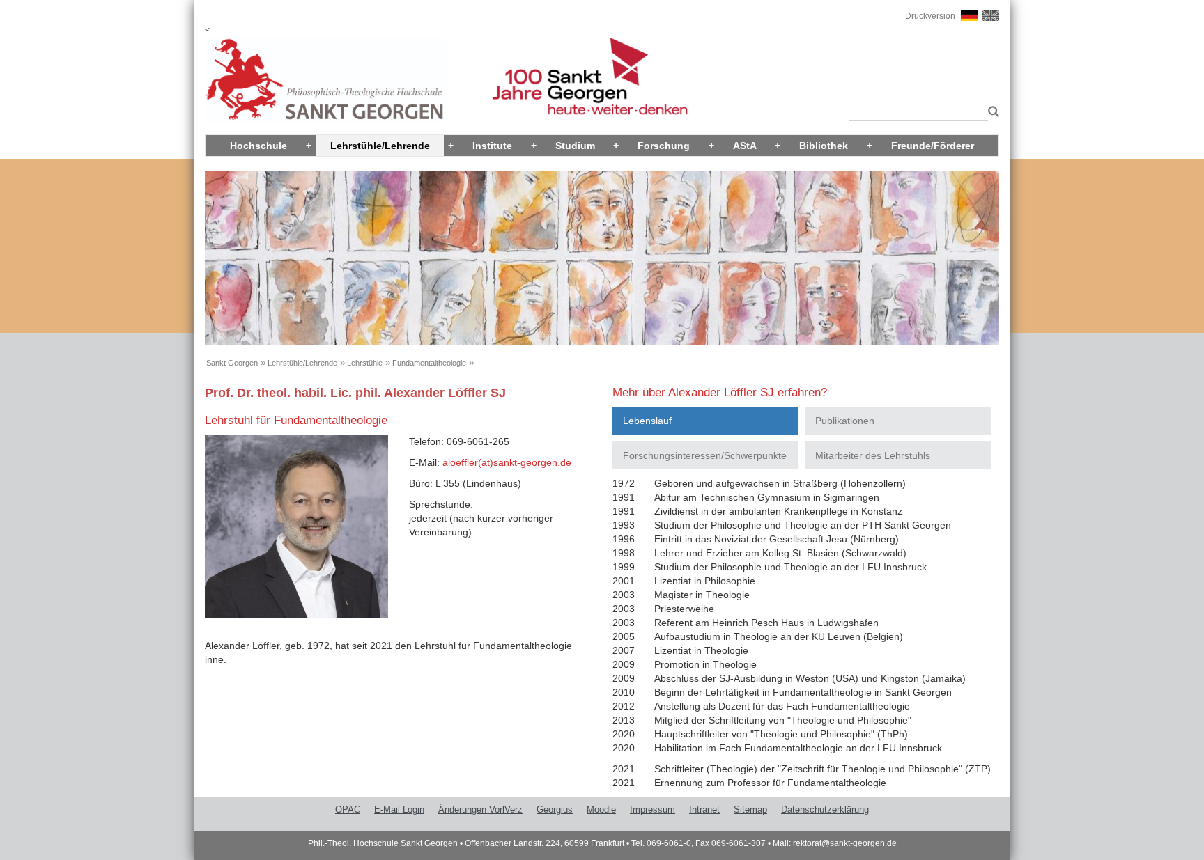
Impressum (652, 809)
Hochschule (258, 145)
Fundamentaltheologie (429, 363)
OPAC (347, 809)
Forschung (664, 145)
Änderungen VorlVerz (480, 809)
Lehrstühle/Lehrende (380, 145)
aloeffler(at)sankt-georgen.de (506, 462)
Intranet (704, 809)
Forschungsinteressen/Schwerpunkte (705, 455)
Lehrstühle (365, 363)
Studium (575, 145)
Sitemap (750, 809)
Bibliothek (823, 145)
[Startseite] (325, 79)
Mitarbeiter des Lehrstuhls (872, 455)
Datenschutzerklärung (825, 809)
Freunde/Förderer (932, 145)
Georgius (555, 809)
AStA (745, 145)
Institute (492, 145)
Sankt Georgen (232, 363)
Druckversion (930, 16)
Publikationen (844, 420)
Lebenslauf (647, 420)
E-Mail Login (399, 809)
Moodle (601, 809)
